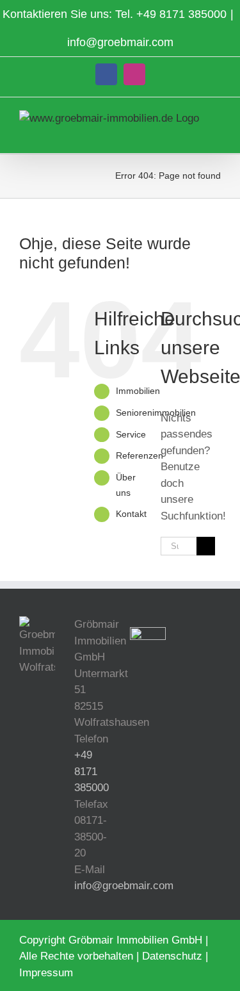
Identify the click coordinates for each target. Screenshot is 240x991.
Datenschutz (172, 956)
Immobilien (138, 391)
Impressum (46, 973)
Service (131, 434)
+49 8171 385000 (181, 14)
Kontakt (131, 514)
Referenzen (139, 455)
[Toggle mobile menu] (216, 133)
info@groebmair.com (120, 42)
